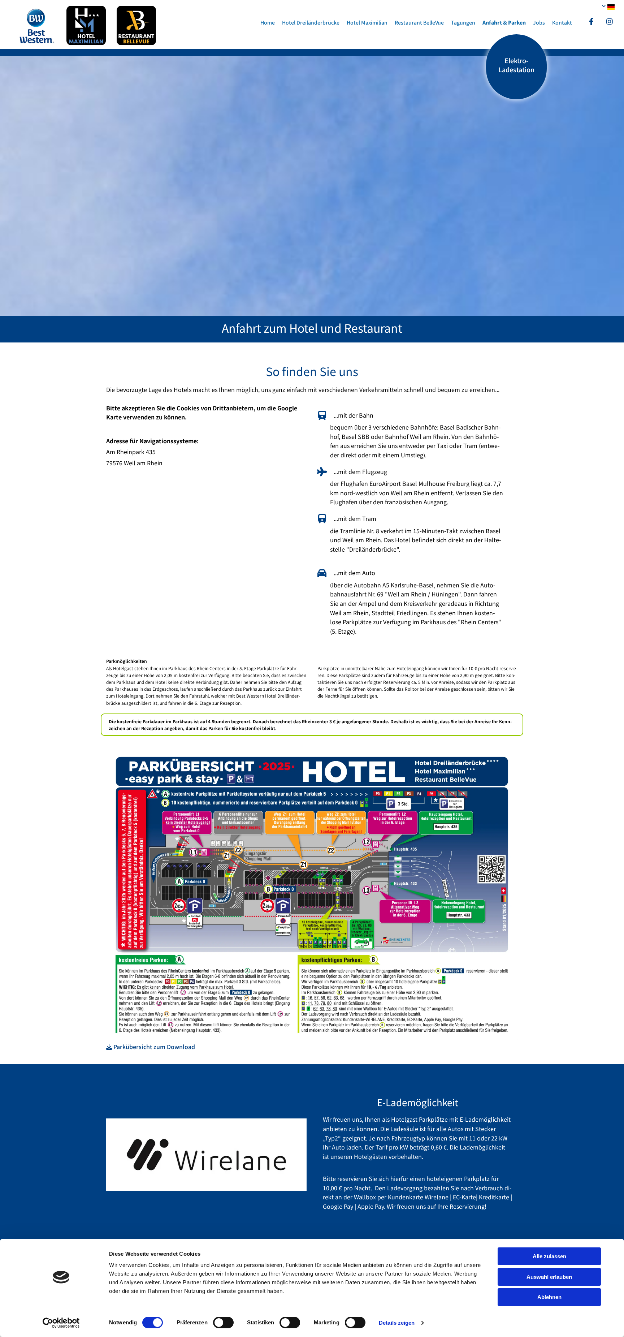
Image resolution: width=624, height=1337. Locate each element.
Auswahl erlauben (549, 1277)
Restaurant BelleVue (419, 22)
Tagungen (463, 22)
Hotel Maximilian (367, 22)
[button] (516, 66)
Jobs (539, 22)
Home (267, 22)
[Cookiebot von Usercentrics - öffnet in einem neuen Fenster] (61, 1322)
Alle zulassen (549, 1256)
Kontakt (562, 22)
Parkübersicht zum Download (150, 1046)
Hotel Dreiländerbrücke (310, 22)
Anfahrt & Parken (504, 22)
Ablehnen (549, 1297)
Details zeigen (397, 1323)
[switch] (223, 1322)
